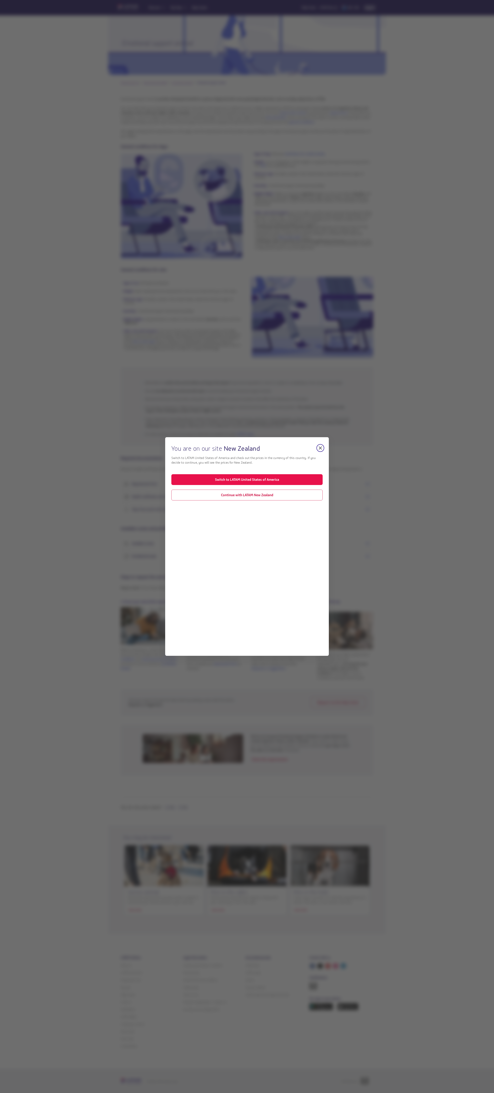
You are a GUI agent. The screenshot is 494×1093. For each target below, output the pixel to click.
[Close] (320, 448)
